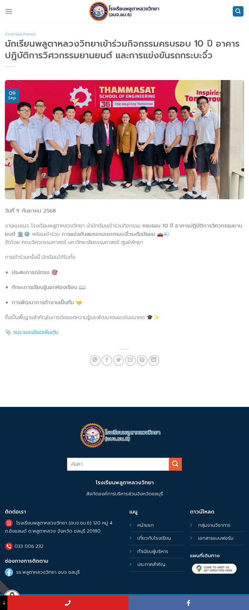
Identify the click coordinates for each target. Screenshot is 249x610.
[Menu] (9, 11)
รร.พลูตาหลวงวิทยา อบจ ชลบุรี (48, 572)
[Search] (238, 11)
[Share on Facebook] (106, 360)
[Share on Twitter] (118, 360)
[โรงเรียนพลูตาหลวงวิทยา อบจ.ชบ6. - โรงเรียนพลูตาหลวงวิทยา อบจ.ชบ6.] (124, 11)
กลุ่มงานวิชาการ (214, 525)
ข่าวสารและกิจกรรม (20, 34)
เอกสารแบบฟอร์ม (215, 538)
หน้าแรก (145, 525)
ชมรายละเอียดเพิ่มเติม (35, 332)
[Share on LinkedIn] (153, 360)
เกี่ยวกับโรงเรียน (154, 538)
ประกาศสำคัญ (151, 564)
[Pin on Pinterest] (142, 360)
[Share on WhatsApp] (95, 360)
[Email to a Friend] (130, 360)
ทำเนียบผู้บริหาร (152, 551)
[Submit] (175, 464)
